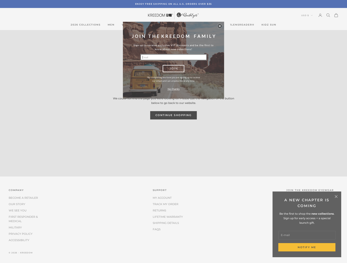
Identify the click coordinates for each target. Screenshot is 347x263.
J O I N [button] (173, 68)
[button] (220, 26)
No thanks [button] (174, 89)
